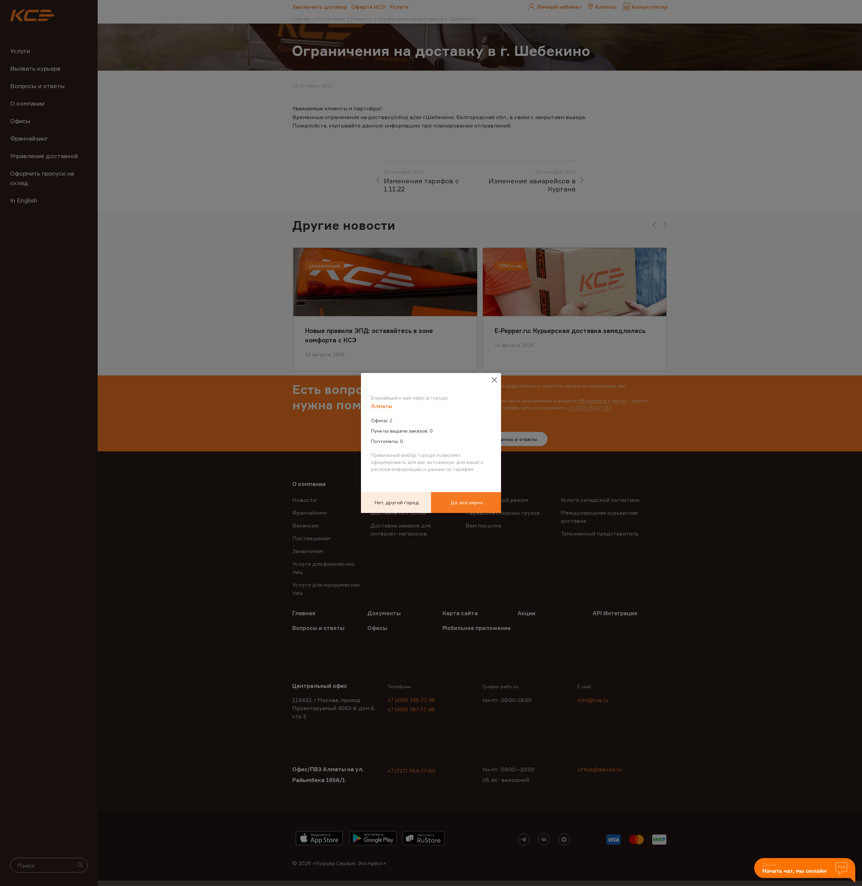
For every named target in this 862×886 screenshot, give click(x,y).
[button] (804, 870)
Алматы (381, 406)
